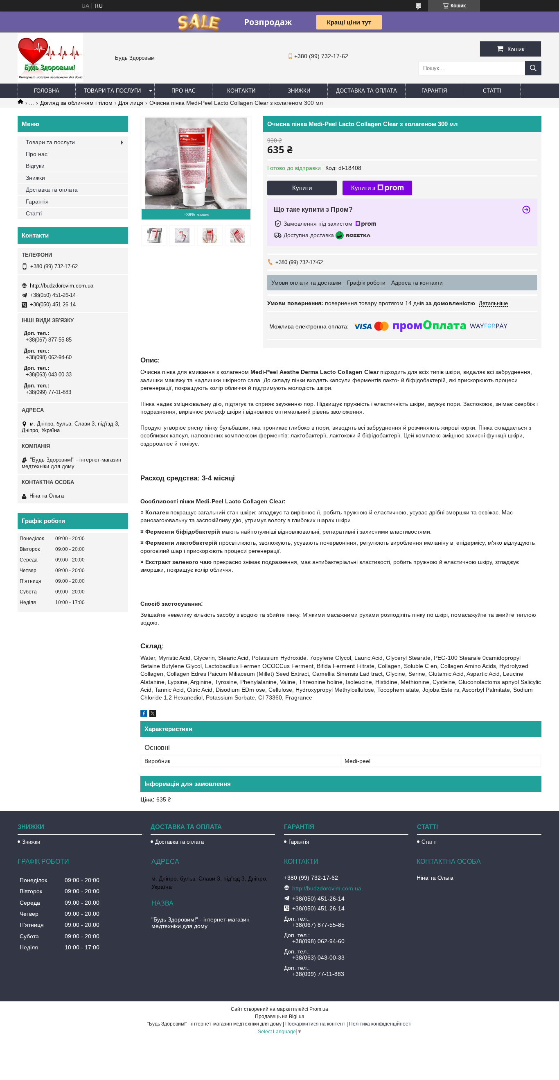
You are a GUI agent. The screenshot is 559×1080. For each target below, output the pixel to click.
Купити (302, 187)
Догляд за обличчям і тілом (76, 103)
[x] (152, 714)
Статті (492, 91)
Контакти (241, 91)
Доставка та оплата (366, 91)
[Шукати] (533, 68)
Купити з (363, 187)
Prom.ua (318, 1009)
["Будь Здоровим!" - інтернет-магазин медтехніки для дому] (50, 80)
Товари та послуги (112, 91)
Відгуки (35, 166)
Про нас (183, 91)
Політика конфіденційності (380, 1024)
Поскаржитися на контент (315, 1024)
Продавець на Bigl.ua (279, 1016)
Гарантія (434, 91)
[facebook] (143, 714)
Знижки (299, 91)
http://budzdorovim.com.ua (61, 286)
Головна (46, 91)
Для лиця (130, 103)
